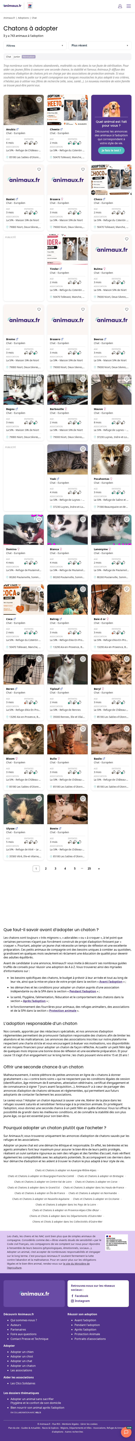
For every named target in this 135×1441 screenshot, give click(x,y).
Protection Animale (87, 1334)
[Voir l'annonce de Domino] (24, 548)
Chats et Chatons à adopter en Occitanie (96, 1199)
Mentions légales (70, 1424)
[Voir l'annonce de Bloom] (24, 757)
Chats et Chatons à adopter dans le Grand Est (34, 1187)
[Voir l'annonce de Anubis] (24, 128)
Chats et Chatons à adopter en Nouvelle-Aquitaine (40, 1199)
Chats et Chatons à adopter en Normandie (93, 1193)
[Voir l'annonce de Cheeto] (67, 128)
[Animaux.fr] (12, 6)
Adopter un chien (22, 1352)
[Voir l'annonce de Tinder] (67, 267)
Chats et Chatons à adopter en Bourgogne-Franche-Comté (41, 1176)
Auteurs (16, 1325)
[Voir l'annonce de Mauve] (111, 407)
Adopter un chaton (23, 1366)
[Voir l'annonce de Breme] (24, 338)
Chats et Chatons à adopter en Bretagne (101, 1176)
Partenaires (18, 1329)
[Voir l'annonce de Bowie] (67, 827)
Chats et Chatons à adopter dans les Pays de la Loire (66, 1204)
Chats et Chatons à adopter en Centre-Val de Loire (43, 1181)
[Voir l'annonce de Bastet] (24, 198)
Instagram (82, 1301)
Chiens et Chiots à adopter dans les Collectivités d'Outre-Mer (67, 1221)
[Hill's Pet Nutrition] (28, 6)
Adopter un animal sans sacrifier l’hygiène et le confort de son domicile (36, 1401)
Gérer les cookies (89, 1424)
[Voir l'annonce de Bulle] (67, 757)
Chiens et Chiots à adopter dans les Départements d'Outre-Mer (66, 1216)
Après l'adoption (85, 1329)
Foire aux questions (24, 1334)
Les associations (21, 1370)
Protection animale (62, 1011)
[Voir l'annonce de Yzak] (67, 477)
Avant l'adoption (85, 1320)
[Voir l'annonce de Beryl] (111, 687)
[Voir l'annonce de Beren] (24, 687)
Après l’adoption (34, 1001)
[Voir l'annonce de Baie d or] (111, 617)
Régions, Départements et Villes (76, 1427)
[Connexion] (120, 6)
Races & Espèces (50, 1427)
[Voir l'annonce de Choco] (111, 198)
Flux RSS (56, 1424)
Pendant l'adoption (87, 1325)
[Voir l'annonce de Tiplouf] (67, 687)
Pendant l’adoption (82, 991)
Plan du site (14, 1427)
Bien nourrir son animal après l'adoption (37, 1410)
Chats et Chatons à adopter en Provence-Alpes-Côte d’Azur (66, 1210)
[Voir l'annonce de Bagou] (24, 407)
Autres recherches (74, 1431)
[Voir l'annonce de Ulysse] (24, 827)
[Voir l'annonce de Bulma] (111, 267)
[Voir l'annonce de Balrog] (67, 617)
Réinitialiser (29, 56)
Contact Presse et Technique (29, 1339)
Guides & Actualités (30, 1427)
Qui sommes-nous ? (24, 1320)
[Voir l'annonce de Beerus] (111, 338)
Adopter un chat (21, 1361)
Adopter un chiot (22, 1356)
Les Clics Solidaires (23, 1383)
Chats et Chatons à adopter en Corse (96, 1181)
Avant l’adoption (111, 982)
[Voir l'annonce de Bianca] (67, 548)
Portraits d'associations (90, 1339)
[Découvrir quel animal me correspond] (111, 128)
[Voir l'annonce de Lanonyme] (111, 548)
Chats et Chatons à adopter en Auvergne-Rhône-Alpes (65, 1170)
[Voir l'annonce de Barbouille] (67, 407)
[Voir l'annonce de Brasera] (67, 198)
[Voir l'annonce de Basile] (111, 757)
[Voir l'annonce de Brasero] (67, 338)
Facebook (81, 1296)
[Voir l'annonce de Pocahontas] (111, 477)
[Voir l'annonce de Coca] (24, 617)
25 (89, 868)
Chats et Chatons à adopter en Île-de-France (40, 1193)
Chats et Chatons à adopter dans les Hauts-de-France (93, 1187)
